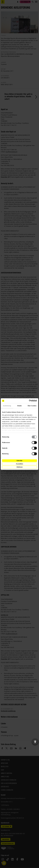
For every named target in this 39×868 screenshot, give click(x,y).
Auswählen (19, 464)
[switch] (34, 442)
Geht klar (19, 460)
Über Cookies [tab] (32, 405)
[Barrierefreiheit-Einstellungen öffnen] (35, 742)
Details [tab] (19, 405)
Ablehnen (20, 467)
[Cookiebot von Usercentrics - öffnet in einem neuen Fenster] (29, 401)
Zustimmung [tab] (7, 405)
